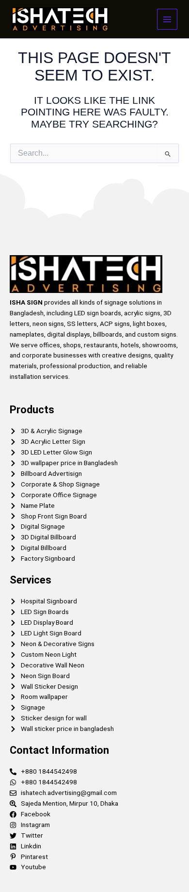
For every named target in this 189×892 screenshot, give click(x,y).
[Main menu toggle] (167, 19)
